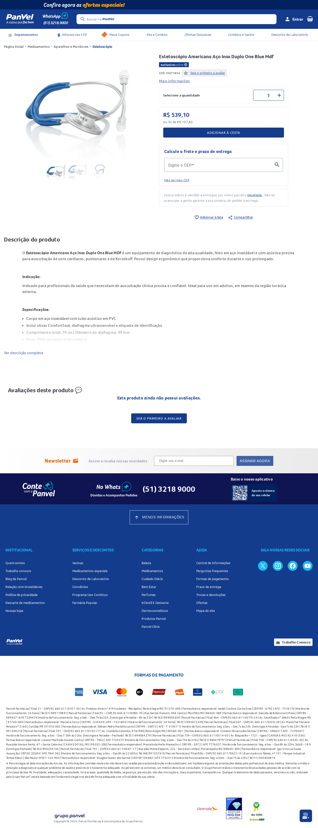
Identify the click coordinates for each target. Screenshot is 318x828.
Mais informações (174, 80)
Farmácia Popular (84, 602)
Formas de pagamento (212, 579)
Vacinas (77, 563)
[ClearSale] (207, 808)
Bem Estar (149, 586)
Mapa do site (205, 610)
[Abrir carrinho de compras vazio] (310, 19)
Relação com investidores (23, 586)
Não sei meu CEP (177, 180)
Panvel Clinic (151, 626)
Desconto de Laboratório (289, 34)
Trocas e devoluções (211, 594)
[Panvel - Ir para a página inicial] (20, 19)
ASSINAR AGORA (255, 461)
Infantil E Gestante (155, 602)
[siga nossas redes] (263, 565)
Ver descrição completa (23, 352)
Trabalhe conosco (18, 571)
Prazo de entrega (208, 586)
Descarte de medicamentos (25, 602)
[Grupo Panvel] (69, 815)
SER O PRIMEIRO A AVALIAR (159, 418)
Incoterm (255, 195)
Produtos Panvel (154, 618)
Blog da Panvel (16, 579)
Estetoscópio (103, 46)
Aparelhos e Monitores (71, 46)
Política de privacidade (21, 594)
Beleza (146, 563)
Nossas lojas (14, 610)
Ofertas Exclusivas (198, 34)
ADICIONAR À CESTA (223, 132)
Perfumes (149, 594)
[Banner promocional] (159, 4)
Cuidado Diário (152, 579)
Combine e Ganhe (241, 34)
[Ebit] (234, 808)
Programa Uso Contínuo (90, 594)
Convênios (80, 586)
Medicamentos (39, 46)
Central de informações (213, 563)
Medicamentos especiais (90, 571)
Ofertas (201, 602)
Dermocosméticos (155, 610)
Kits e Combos (157, 34)
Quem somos (15, 563)
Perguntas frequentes (212, 571)
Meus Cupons (119, 34)
